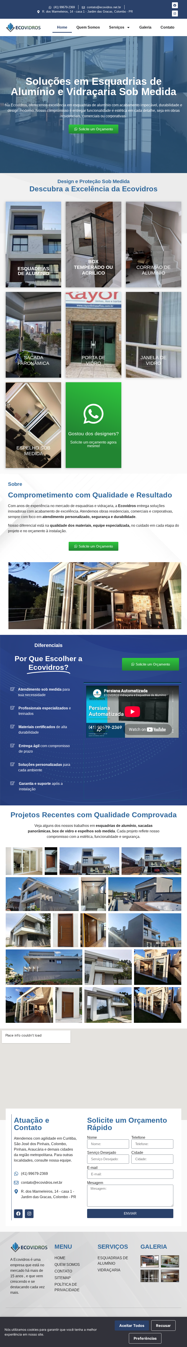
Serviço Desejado (101, 1153)
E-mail (92, 1168)
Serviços (116, 27)
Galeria (145, 27)
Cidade (137, 1153)
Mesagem (95, 1183)
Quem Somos (88, 27)
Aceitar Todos (131, 1325)
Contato (167, 27)
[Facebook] (175, 5)
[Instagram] (175, 13)
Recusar (163, 1325)
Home (62, 27)
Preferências (145, 1338)
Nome (92, 1137)
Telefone (138, 1137)
